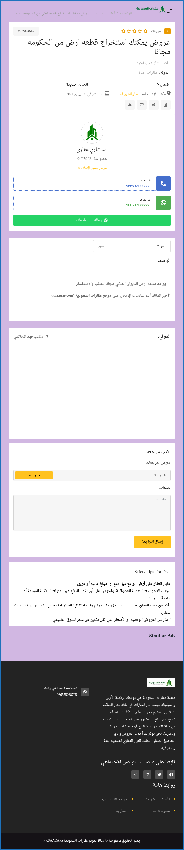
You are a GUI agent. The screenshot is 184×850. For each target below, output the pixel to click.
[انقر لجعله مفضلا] (142, 105)
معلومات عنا (161, 811)
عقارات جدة (148, 72)
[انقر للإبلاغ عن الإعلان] (130, 105)
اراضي (165, 63)
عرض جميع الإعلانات (92, 168)
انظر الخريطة (129, 94)
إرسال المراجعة (152, 542)
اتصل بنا (122, 811)
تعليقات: (163, 488)
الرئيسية (126, 13)
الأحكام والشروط (158, 799)
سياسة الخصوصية (114, 799)
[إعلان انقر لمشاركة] (154, 105)
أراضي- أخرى (145, 63)
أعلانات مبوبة (105, 13)
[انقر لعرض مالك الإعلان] (166, 105)
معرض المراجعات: (158, 463)
